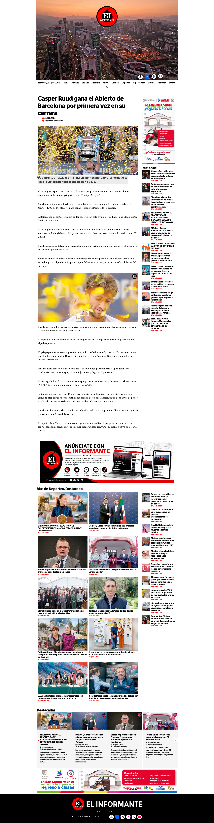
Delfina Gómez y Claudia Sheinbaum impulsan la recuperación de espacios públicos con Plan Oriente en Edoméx (62, 654)
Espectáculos (139, 83)
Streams (172, 83)
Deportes (126, 83)
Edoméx (115, 83)
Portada (75, 83)
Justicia (151, 83)
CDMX (105, 83)
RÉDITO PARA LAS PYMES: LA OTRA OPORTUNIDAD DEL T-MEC (163, 246)
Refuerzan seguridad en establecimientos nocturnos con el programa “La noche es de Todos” (162, 499)
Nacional (96, 83)
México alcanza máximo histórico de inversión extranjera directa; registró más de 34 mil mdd (162, 271)
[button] (38, 740)
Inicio (66, 83)
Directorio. (114, 811)
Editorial (85, 83)
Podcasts (162, 83)
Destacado (58, 121)
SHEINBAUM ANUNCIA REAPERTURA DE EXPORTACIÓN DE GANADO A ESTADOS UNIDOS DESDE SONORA (162, 217)
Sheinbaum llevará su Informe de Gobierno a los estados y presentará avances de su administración (163, 202)
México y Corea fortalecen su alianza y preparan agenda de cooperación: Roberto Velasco (162, 233)
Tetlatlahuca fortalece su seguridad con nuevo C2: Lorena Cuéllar (162, 284)
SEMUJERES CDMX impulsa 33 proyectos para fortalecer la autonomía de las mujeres (161, 323)
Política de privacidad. (103, 811)
